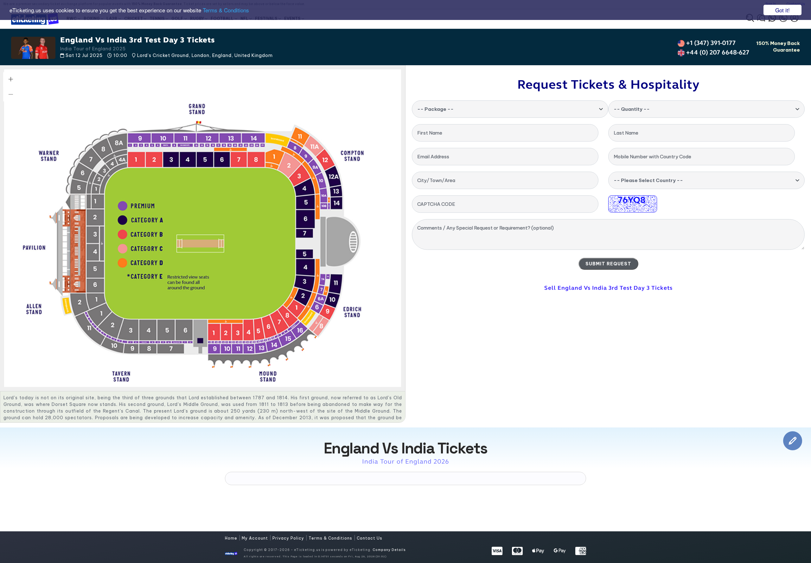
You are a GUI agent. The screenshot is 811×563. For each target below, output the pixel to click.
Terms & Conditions (226, 10)
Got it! (782, 10)
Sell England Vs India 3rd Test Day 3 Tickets (608, 287)
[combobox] (510, 109)
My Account (255, 538)
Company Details (389, 550)
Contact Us (369, 538)
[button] (10, 79)
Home (232, 538)
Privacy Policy (288, 538)
